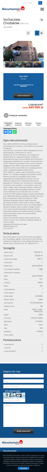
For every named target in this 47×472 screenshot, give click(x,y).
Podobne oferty (38, 124)
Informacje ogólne (8, 124)
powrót (41, 20)
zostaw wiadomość (23, 95)
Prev (4, 64)
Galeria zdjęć (37, 33)
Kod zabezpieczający (12, 391)
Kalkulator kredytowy (18, 124)
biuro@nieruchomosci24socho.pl (23, 85)
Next (43, 64)
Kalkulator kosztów (28, 124)
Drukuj (41, 33)
